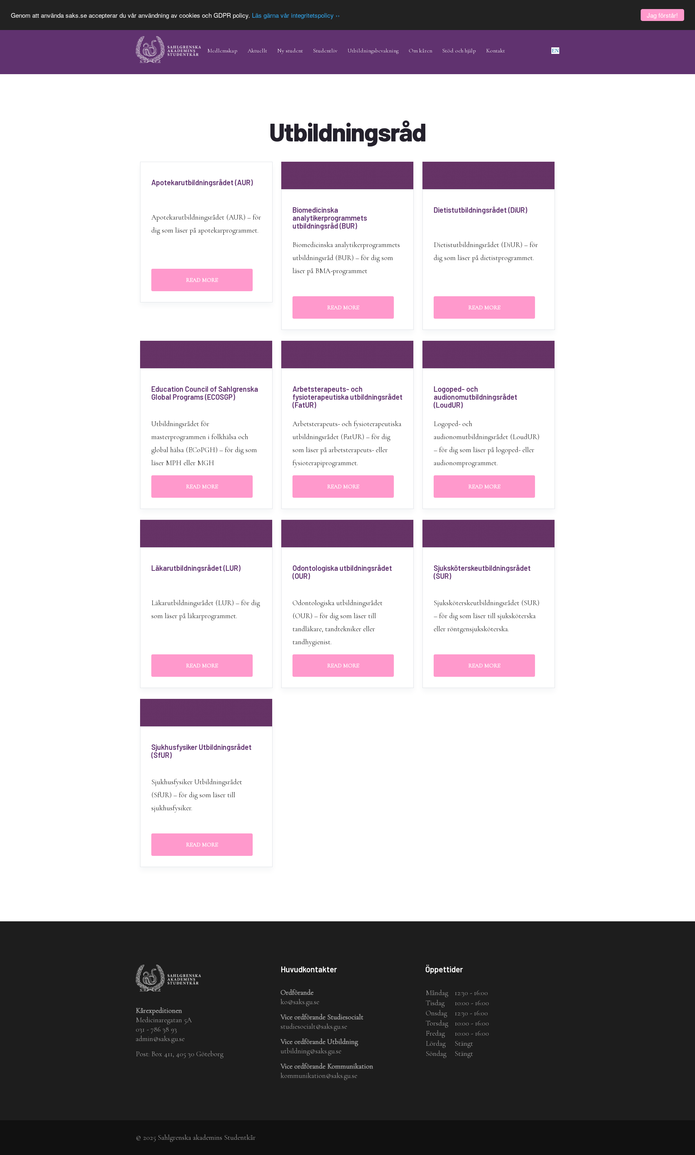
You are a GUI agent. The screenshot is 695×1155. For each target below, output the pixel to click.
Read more (202, 280)
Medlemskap (222, 50)
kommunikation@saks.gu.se (319, 1075)
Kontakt (495, 50)
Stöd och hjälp (459, 50)
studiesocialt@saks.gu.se (314, 1026)
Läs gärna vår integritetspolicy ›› (296, 15)
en (555, 51)
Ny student (290, 50)
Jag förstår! (662, 15)
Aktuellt (257, 50)
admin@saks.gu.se (160, 1039)
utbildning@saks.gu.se (311, 1051)
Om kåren (420, 50)
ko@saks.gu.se (300, 1002)
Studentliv (325, 50)
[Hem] (168, 41)
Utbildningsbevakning (373, 50)
